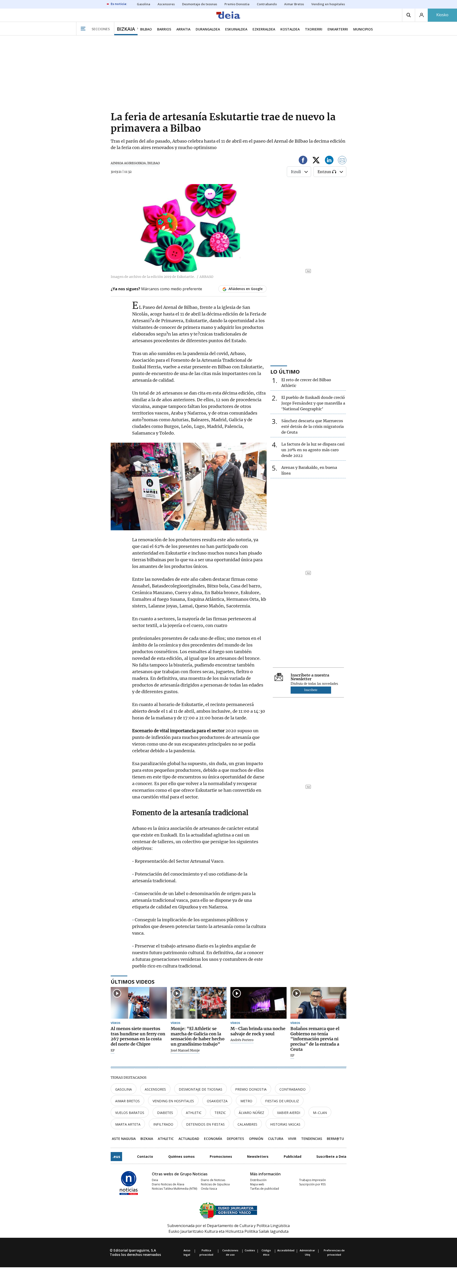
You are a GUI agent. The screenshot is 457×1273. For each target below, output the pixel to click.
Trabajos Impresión (312, 1180)
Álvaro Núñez (251, 1112)
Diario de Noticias (213, 1180)
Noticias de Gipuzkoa (215, 1184)
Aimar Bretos (127, 1101)
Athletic (194, 1112)
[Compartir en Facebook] (303, 160)
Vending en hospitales (173, 1101)
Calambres (247, 1124)
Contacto (145, 1156)
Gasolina (123, 1089)
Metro (246, 1101)
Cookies (250, 1250)
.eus (116, 1156)
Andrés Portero (241, 1040)
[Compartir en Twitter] (316, 160)
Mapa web (257, 1184)
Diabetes (165, 1112)
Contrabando (292, 1089)
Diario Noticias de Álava (168, 1184)
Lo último (285, 371)
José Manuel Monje (185, 1050)
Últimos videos (132, 981)
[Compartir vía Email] (342, 160)
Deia (155, 1180)
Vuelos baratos (129, 1112)
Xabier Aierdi (288, 1112)
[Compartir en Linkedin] (329, 160)
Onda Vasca (209, 1189)
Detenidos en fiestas (205, 1124)
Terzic (220, 1112)
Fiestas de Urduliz (282, 1101)
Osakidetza (217, 1101)
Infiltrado (163, 1124)
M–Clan (320, 1112)
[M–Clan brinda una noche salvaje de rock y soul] (258, 1003)
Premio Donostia (251, 1089)
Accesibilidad (285, 1250)
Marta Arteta (127, 1124)
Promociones (221, 1156)
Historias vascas (285, 1124)
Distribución (258, 1180)
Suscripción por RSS (312, 1184)
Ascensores (155, 1089)
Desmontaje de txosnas (200, 1089)
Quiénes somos (181, 1156)
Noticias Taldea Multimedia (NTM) (174, 1189)
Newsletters (257, 1156)
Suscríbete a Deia (331, 1156)
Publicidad (292, 1156)
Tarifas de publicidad (264, 1189)
